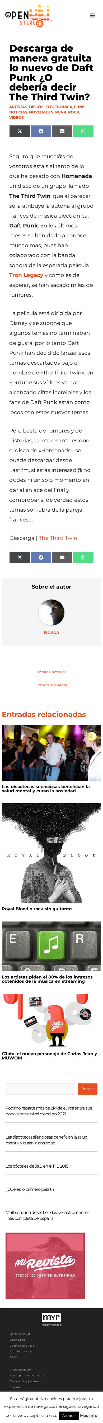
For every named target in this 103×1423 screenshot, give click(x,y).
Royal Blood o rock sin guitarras (37, 908)
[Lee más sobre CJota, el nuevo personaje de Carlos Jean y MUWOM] (51, 1020)
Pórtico (14, 1357)
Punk (60, 112)
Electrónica (58, 107)
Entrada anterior (51, 672)
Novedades (41, 112)
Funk (79, 107)
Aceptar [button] (69, 1415)
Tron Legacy (26, 275)
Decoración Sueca (22, 1345)
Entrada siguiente (51, 685)
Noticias (18, 112)
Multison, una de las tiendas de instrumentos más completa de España (47, 1215)
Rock (73, 112)
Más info (88, 1415)
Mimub (15, 1387)
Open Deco (17, 1340)
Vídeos (16, 117)
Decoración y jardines (24, 1381)
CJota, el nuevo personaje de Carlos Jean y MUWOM (49, 1056)
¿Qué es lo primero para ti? (30, 1189)
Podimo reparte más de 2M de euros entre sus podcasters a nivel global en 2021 (49, 1111)
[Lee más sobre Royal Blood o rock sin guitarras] (51, 853)
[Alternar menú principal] (92, 15)
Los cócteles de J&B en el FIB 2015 (37, 1166)
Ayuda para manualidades (27, 1375)
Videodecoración (21, 1369)
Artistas (18, 107)
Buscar (87, 1089)
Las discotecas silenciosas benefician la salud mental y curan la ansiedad (46, 788)
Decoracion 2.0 (20, 1334)
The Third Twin (58, 538)
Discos (36, 107)
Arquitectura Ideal (22, 1351)
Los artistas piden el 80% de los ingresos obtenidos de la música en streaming (47, 979)
